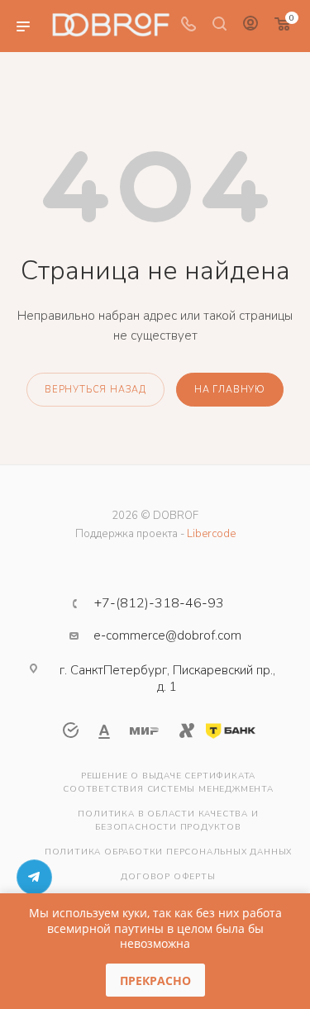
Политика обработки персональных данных (168, 852)
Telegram (34, 877)
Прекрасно (155, 980)
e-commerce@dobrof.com (167, 635)
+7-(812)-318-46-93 (159, 603)
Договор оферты (168, 877)
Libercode (211, 533)
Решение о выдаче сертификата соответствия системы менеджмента (168, 782)
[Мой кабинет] (250, 25)
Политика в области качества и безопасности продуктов (168, 820)
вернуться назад (95, 389)
